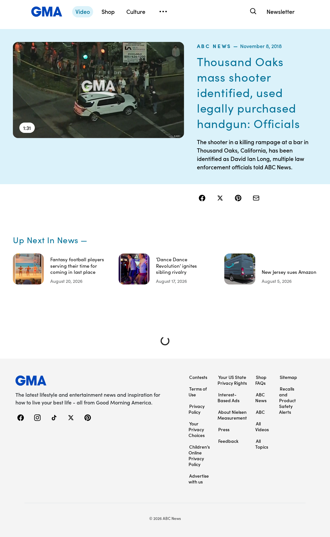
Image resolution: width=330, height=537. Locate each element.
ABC (260, 412)
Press (223, 429)
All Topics (261, 444)
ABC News (214, 45)
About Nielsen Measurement (232, 415)
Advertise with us (199, 478)
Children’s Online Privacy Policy (199, 455)
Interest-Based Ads (228, 397)
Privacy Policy (197, 409)
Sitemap (288, 377)
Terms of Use (198, 391)
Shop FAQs (261, 380)
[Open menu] (163, 11)
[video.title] (98, 90)
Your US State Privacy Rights (232, 380)
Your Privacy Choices (197, 429)
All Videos (262, 426)
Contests (198, 377)
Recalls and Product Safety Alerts (287, 400)
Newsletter (281, 11)
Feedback (228, 441)
